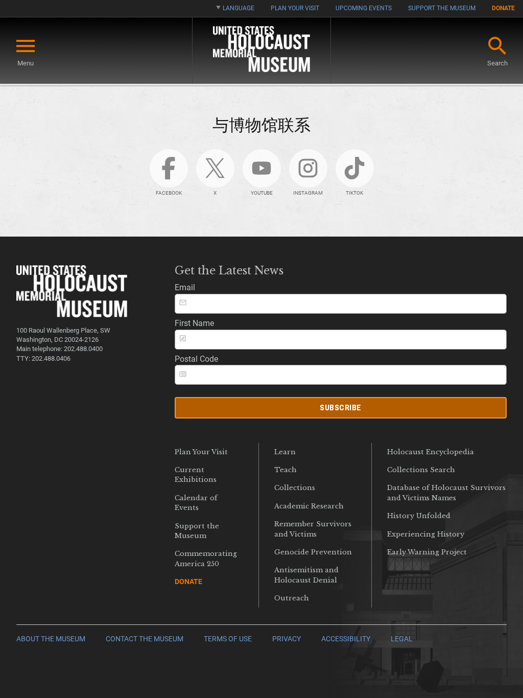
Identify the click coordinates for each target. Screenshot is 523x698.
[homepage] (261, 51)
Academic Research (309, 506)
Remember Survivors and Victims (312, 529)
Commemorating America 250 (206, 558)
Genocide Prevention (313, 552)
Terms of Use (228, 639)
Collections (294, 487)
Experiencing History (425, 534)
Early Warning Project (427, 552)
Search (497, 63)
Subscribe (341, 407)
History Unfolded (418, 515)
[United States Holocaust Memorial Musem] (71, 314)
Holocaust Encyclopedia (430, 452)
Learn (285, 452)
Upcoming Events (364, 8)
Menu (25, 63)
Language (238, 8)
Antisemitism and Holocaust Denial (306, 575)
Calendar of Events (196, 503)
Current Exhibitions (196, 475)
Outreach (291, 598)
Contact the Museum (144, 639)
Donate (503, 8)
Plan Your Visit (295, 8)
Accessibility (345, 639)
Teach (285, 470)
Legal (402, 639)
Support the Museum (442, 8)
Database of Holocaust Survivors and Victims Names (446, 492)
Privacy (286, 639)
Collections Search (421, 470)
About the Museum (50, 639)
